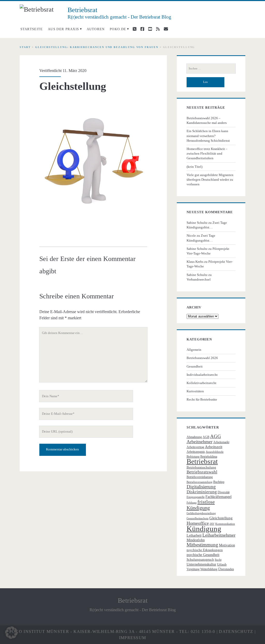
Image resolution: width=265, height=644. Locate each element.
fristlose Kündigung (201, 504)
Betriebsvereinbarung (200, 477)
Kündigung (204, 528)
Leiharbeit (194, 535)
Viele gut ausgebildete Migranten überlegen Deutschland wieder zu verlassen (210, 179)
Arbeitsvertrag (195, 447)
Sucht (218, 559)
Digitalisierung (201, 486)
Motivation (227, 545)
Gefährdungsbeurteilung (201, 513)
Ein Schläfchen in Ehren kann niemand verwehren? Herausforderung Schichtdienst (208, 135)
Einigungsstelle (196, 497)
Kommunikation (225, 523)
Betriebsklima (208, 456)
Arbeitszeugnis (196, 452)
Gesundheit (195, 366)
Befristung (193, 456)
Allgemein (194, 350)
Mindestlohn (196, 540)
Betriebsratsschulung (201, 467)
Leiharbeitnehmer (218, 535)
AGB (206, 437)
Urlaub (222, 564)
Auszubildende (215, 451)
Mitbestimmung (202, 544)
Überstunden (226, 569)
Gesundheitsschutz (198, 518)
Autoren (96, 29)
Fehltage (192, 502)
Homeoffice (198, 523)
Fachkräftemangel (218, 497)
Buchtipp (218, 482)
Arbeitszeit (213, 447)
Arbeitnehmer (199, 441)
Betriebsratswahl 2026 (202, 358)
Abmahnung (194, 437)
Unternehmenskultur (201, 564)
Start (25, 47)
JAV (212, 523)
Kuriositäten (195, 391)
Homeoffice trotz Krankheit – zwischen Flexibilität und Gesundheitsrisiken (207, 153)
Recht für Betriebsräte (202, 399)
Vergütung (193, 569)
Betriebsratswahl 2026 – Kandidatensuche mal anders (207, 120)
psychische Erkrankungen (205, 550)
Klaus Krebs (195, 262)
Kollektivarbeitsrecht (201, 383)
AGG (215, 436)
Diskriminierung (202, 491)
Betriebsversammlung (199, 482)
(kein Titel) (194, 167)
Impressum (132, 637)
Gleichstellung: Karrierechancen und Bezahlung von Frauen (96, 47)
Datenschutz (236, 631)
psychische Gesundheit (203, 555)
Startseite (31, 29)
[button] (11, 632)
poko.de (118, 29)
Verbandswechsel (199, 279)
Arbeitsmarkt (221, 442)
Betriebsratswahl (202, 472)
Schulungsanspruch (200, 559)
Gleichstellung (221, 518)
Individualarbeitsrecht (202, 375)
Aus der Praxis (63, 29)
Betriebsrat (202, 461)
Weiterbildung (208, 569)
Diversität (224, 492)
